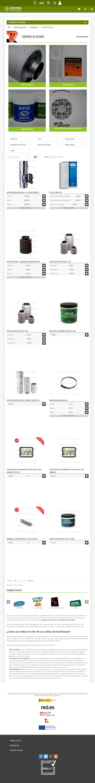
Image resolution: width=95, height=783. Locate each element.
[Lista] (39, 157)
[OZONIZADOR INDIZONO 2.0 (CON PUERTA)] (26, 174)
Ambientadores (27, 129)
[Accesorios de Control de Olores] (68, 108)
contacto (35, 3)
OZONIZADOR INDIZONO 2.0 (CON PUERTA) (23, 192)
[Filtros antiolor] (27, 63)
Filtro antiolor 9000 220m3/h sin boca (23, 400)
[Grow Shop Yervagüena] (13, 9)
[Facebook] (41, 756)
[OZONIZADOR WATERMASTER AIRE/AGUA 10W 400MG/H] (68, 451)
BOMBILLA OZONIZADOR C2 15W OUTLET (22, 539)
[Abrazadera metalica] (68, 382)
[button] (8, 602)
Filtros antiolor (27, 85)
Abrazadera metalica (58, 400)
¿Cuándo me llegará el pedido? (41, 3)
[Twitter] (46, 756)
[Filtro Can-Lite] (68, 174)
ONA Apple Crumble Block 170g (62, 331)
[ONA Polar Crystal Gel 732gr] (68, 521)
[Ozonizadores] (68, 63)
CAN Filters (19, 608)
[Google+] (51, 756)
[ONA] (75, 600)
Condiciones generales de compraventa (54, 3)
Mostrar (46, 157)
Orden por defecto (13, 157)
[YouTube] (56, 756)
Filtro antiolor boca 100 (17, 331)
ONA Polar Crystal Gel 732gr (61, 539)
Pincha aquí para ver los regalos (48, 3)
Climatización (34, 27)
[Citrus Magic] (38, 600)
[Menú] (92, 9)
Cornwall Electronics (56, 608)
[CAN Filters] (19, 600)
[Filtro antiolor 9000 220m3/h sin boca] (26, 382)
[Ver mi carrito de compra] (81, 9)
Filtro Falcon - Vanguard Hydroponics (23, 262)
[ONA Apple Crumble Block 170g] (68, 313)
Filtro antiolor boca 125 (60, 262)
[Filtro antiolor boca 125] (68, 244)
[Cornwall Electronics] (57, 600)
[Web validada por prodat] (48, 767)
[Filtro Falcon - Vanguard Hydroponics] (26, 244)
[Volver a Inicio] (9, 27)
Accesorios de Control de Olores (68, 128)
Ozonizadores (68, 85)
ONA (76, 608)
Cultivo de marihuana (19, 27)
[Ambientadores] (27, 108)
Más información (82, 36)
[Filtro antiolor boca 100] (26, 313)
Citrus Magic (38, 608)
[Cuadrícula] (35, 157)
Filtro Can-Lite (55, 192)
